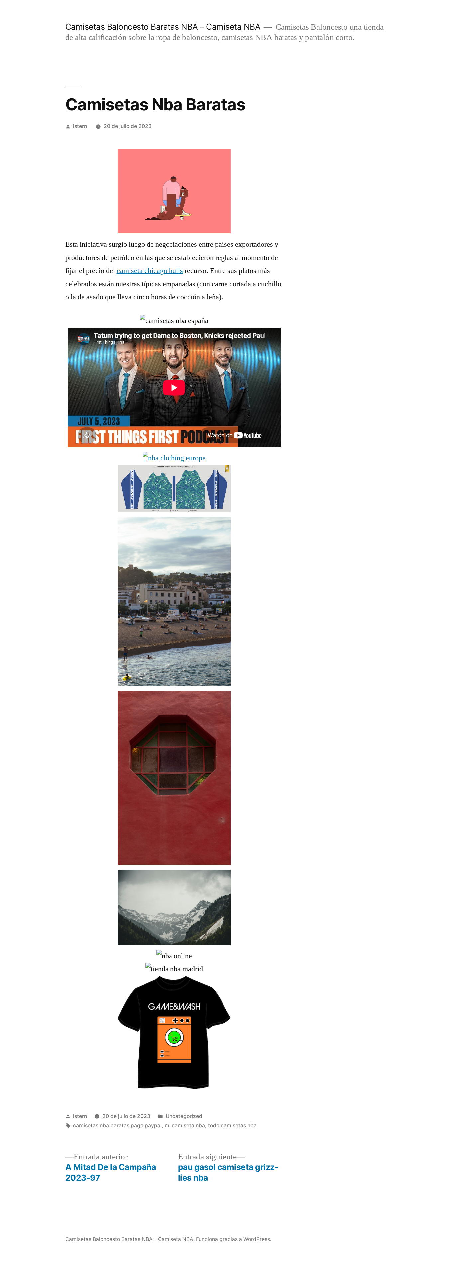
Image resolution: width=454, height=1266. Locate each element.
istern (80, 126)
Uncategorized (184, 1116)
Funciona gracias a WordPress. (233, 1239)
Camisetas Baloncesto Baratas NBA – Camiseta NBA (163, 27)
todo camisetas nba (232, 1125)
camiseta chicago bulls (150, 270)
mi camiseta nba (185, 1125)
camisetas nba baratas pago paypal (117, 1125)
